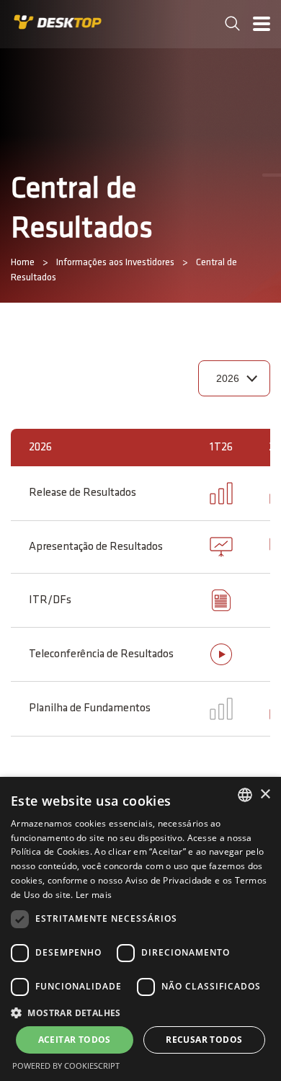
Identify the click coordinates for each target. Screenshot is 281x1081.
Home (23, 262)
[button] (140, 1012)
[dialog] (140, 929)
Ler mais (94, 895)
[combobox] (245, 795)
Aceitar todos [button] (74, 1039)
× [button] (264, 794)
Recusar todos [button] (204, 1039)
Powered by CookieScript (66, 1065)
